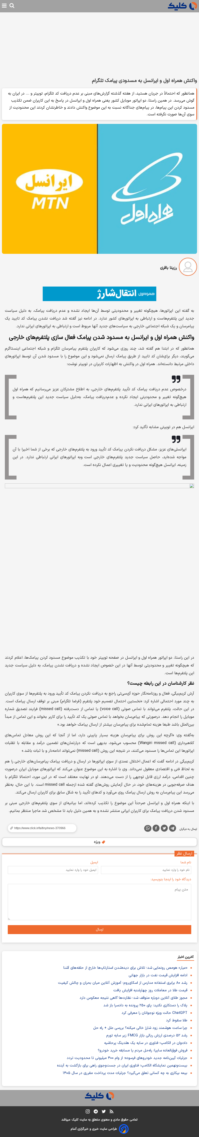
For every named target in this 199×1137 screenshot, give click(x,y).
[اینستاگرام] (88, 1112)
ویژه (97, 842)
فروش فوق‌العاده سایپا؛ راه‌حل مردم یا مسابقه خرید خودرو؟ (142, 1050)
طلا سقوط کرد (176, 1020)
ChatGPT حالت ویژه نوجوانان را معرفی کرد (154, 1013)
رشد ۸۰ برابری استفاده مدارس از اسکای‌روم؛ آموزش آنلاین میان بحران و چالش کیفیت (122, 983)
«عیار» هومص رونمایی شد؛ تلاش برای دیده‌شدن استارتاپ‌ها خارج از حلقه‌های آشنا (125, 968)
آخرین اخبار (185, 957)
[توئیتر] (164, 829)
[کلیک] (182, 6)
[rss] (111, 1112)
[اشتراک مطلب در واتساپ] (147, 828)
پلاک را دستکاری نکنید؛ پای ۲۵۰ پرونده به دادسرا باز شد (145, 1005)
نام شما (186, 862)
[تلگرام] (172, 829)
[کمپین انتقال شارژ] (99, 294)
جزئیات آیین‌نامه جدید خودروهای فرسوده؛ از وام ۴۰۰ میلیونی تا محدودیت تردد (127, 1058)
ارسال (99, 929)
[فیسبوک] (156, 829)
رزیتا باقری (168, 268)
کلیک (75, 1119)
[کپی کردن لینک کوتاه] (40, 828)
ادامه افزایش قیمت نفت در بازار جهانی (158, 975)
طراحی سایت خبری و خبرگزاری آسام (94, 1129)
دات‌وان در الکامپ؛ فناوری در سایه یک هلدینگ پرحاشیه (145, 1043)
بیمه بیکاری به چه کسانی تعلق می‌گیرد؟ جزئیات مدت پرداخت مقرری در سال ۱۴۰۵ (125, 1073)
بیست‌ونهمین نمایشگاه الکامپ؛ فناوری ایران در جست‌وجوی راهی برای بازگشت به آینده (122, 1065)
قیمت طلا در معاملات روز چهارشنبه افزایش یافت (150, 990)
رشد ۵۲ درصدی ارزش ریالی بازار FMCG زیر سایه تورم (146, 1035)
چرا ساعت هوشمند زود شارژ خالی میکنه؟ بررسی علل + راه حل (140, 1028)
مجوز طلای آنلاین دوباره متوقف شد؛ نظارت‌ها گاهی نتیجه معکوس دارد (133, 998)
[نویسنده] (188, 268)
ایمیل (94, 862)
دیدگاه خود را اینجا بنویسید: (171, 879)
